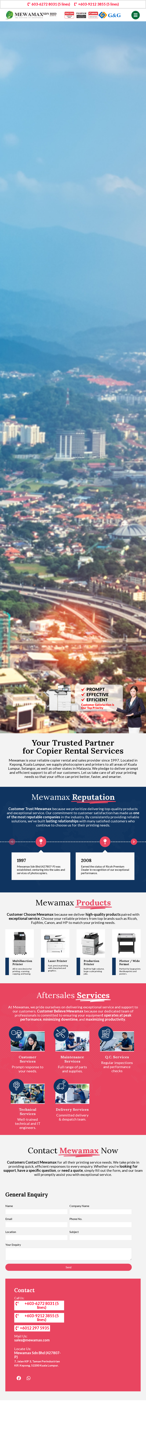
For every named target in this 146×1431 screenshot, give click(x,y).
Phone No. (75, 1218)
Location (10, 1231)
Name (9, 1205)
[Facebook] (18, 1378)
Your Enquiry (13, 1244)
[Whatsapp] (28, 1378)
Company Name (79, 1205)
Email (8, 1218)
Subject (74, 1231)
